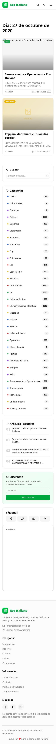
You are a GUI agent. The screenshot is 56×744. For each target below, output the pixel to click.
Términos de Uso (10, 691)
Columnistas (8, 663)
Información (8, 644)
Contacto (6, 682)
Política (6, 658)
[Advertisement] (28, 560)
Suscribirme (28, 497)
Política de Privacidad (13, 686)
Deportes (6, 648)
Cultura (6, 653)
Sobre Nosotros (10, 677)
